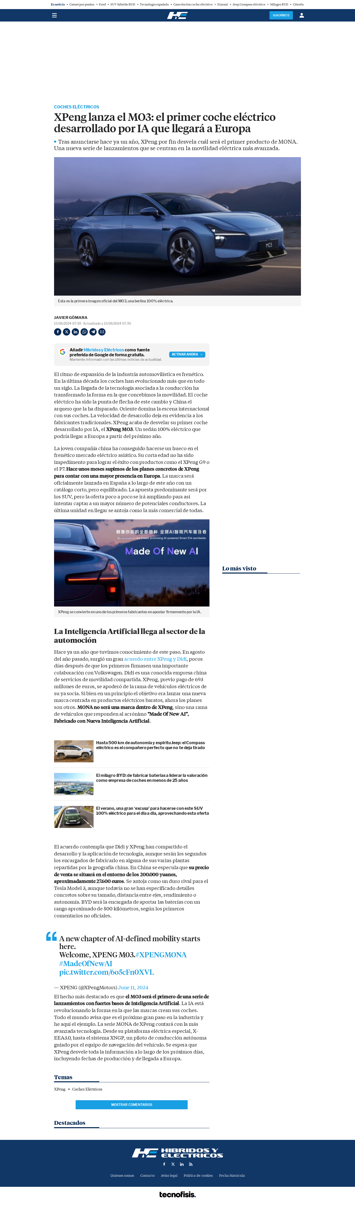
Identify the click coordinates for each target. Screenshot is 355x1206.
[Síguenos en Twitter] (173, 1164)
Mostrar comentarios (131, 1105)
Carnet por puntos (81, 4)
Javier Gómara (71, 317)
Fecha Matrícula (232, 1175)
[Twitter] (66, 332)
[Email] (102, 332)
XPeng (59, 1089)
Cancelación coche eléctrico (193, 4)
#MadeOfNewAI (85, 964)
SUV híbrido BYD (122, 4)
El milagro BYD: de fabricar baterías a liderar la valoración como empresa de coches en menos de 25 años (152, 778)
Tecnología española (154, 4)
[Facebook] (57, 332)
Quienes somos (122, 1175)
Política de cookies (198, 1175)
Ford (102, 4)
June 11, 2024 (133, 988)
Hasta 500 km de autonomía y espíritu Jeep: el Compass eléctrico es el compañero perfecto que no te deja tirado (150, 745)
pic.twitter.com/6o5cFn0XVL (106, 972)
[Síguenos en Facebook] (164, 1164)
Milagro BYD (279, 4)
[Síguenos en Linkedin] (182, 1164)
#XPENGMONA (161, 955)
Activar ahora (185, 354)
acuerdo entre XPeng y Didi (155, 659)
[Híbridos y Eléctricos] (177, 1153)
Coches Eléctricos (76, 106)
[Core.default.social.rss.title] (190, 1164)
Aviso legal (169, 1175)
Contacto (147, 1175)
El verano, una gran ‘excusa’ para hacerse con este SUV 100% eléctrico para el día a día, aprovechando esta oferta (152, 811)
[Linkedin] (75, 332)
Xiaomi (222, 4)
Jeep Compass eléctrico (249, 4)
